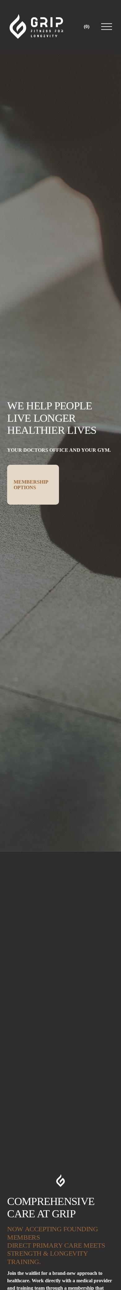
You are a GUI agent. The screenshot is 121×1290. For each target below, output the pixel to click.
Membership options (31, 484)
